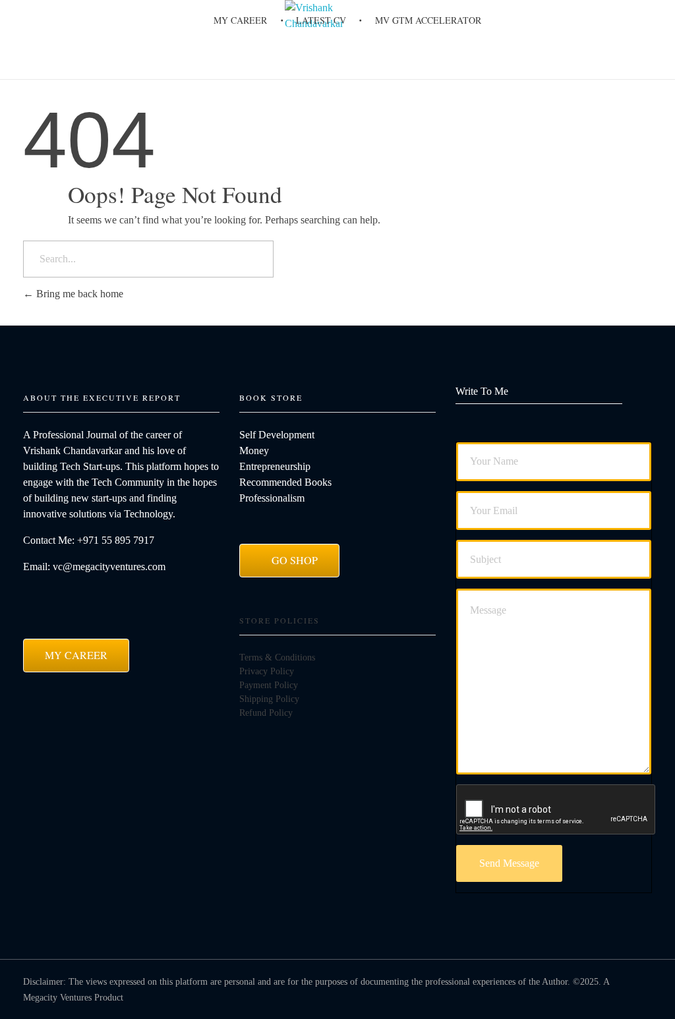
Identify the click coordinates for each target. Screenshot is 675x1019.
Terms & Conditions (277, 657)
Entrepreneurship (274, 466)
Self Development (276, 434)
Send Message (509, 863)
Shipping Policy (269, 699)
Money (254, 450)
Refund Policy (266, 713)
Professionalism (272, 498)
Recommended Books (285, 482)
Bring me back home (78, 293)
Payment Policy (268, 685)
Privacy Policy (266, 671)
